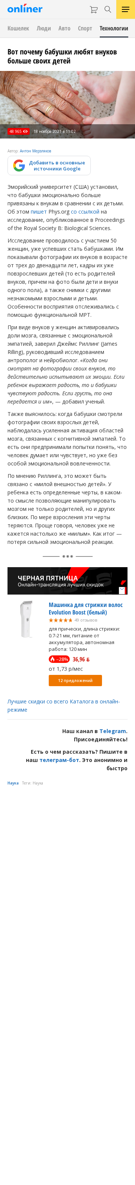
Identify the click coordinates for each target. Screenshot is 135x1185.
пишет (39, 211)
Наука (13, 783)
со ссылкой (85, 211)
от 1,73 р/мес (66, 668)
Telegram (112, 731)
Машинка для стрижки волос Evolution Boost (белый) (86, 608)
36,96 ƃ (81, 659)
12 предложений (75, 680)
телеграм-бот (59, 759)
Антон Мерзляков (35, 151)
